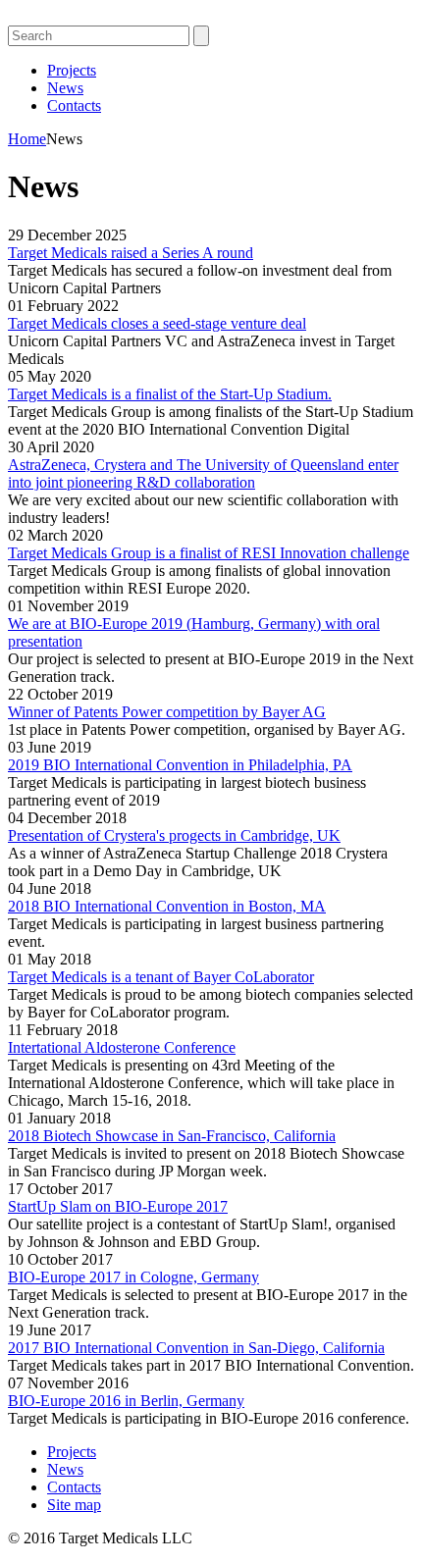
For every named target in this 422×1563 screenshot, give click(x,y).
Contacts (74, 105)
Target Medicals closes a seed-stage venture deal (157, 323)
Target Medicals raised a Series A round (130, 252)
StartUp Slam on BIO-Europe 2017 (118, 1206)
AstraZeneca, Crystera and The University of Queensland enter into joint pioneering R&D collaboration (203, 473)
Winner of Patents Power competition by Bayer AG (167, 711)
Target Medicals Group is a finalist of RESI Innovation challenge (208, 553)
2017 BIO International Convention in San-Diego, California (196, 1347)
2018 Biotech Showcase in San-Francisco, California (172, 1135)
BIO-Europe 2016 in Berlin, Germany (126, 1400)
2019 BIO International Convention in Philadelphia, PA (180, 764)
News (65, 87)
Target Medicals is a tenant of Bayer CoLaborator (161, 976)
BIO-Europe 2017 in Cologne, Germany (133, 1277)
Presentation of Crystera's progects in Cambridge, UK (174, 835)
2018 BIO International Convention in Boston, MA (167, 906)
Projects (71, 70)
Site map (74, 1504)
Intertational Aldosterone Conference (122, 1047)
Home (27, 138)
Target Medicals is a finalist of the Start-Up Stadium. (170, 394)
